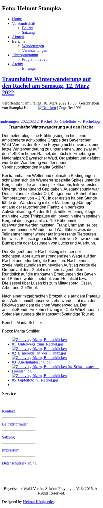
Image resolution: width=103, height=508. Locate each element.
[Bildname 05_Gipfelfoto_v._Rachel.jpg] (56, 380)
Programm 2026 (35, 59)
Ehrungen (30, 68)
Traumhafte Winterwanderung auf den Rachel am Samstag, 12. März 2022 (46, 86)
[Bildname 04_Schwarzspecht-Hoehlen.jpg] (56, 371)
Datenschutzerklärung (19, 463)
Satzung (28, 32)
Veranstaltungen (34, 50)
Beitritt (27, 28)
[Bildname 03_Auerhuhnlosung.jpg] (56, 362)
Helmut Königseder (38, 502)
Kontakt (8, 411)
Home (17, 19)
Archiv (17, 64)
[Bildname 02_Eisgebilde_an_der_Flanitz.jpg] (56, 353)
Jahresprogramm (25, 55)
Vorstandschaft (23, 23)
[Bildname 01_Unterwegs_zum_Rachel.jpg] (56, 344)
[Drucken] (47, 108)
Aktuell (18, 37)
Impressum (10, 450)
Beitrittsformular (15, 424)
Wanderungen (33, 46)
